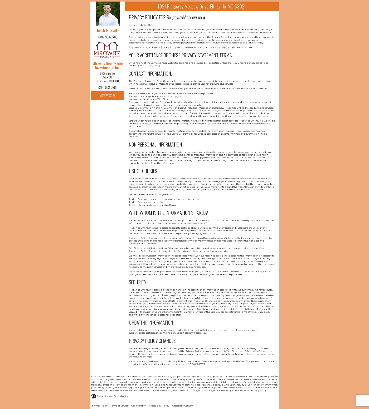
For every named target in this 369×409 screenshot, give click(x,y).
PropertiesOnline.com (138, 376)
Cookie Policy (138, 405)
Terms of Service (119, 405)
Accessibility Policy (159, 405)
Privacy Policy (258, 390)
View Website (108, 94)
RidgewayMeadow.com (186, 17)
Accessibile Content (182, 405)
